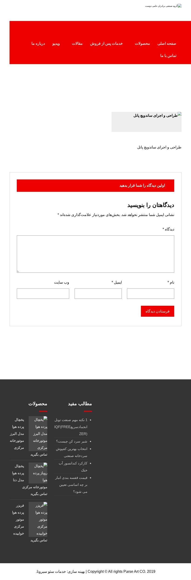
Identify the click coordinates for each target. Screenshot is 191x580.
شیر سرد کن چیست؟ (71, 441)
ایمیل (117, 282)
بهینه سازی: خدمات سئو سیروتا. (60, 571)
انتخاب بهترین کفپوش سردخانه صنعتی (71, 452)
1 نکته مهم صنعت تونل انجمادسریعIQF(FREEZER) (70, 427)
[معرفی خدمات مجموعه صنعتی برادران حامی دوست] (152, 9)
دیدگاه (168, 229)
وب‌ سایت (61, 282)
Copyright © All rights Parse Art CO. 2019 (121, 571)
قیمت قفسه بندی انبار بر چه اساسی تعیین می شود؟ (71, 485)
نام (170, 282)
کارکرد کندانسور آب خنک (73, 466)
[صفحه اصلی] (120, 86)
